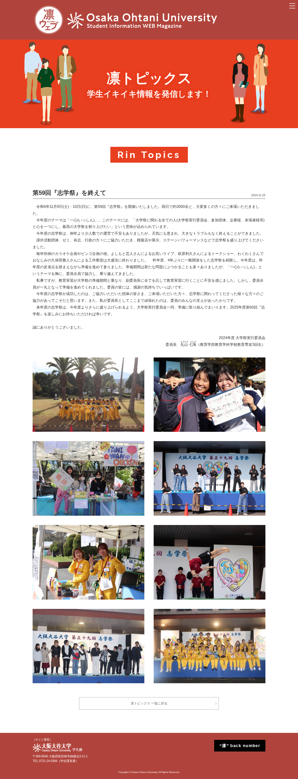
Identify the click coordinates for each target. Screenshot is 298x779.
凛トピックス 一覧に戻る (149, 703)
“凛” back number (240, 745)
